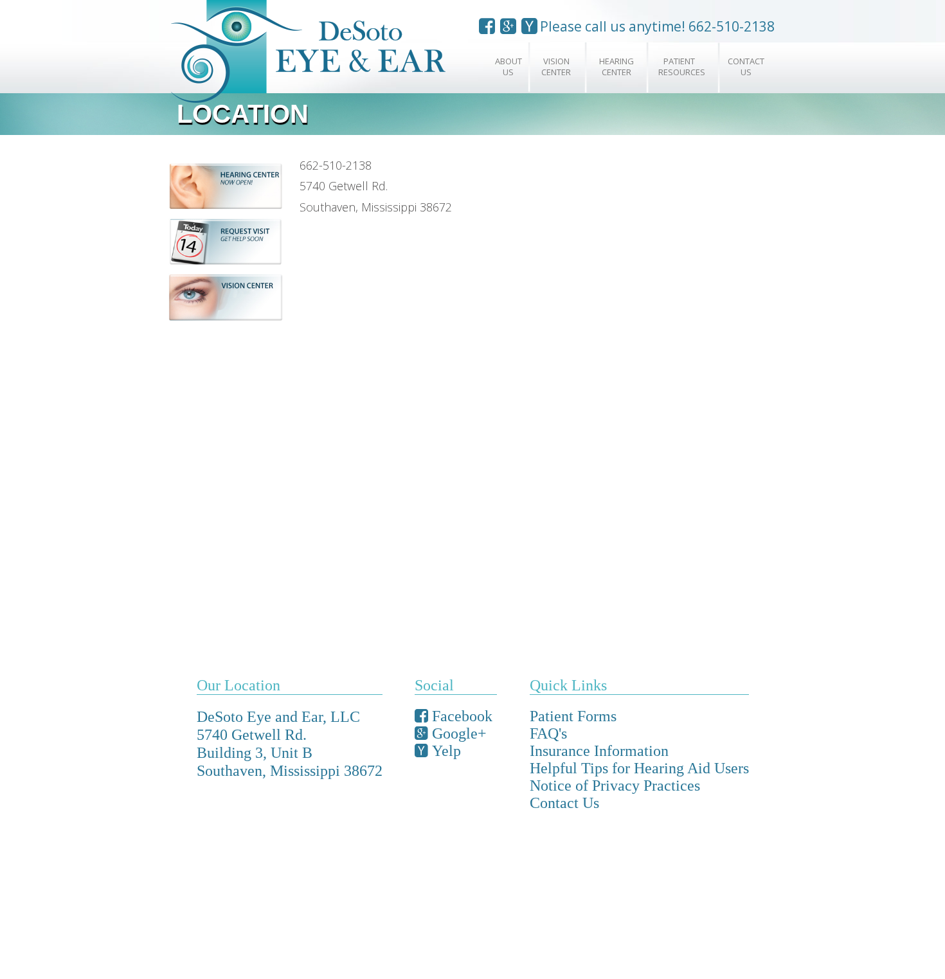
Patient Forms (573, 716)
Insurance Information (599, 750)
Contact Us (746, 66)
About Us (508, 66)
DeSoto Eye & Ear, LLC (327, 54)
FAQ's (548, 733)
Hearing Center (616, 66)
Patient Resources (681, 66)
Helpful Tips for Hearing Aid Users (639, 768)
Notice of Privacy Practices (615, 785)
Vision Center (556, 66)
